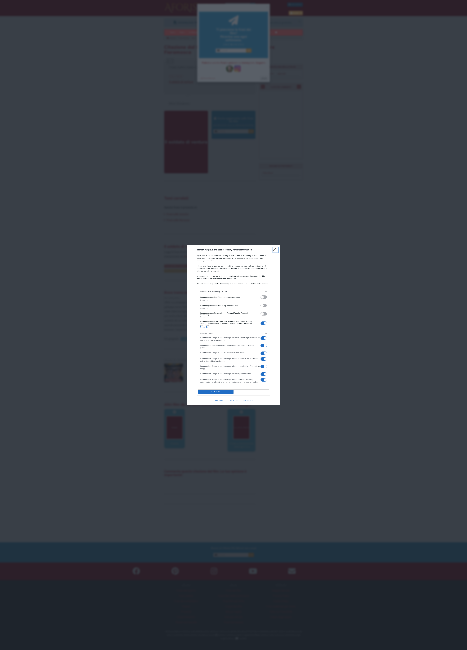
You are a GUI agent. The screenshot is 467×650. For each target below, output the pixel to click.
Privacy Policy (247, 400)
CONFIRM (215, 391)
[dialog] (233, 325)
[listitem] (233, 291)
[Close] (275, 250)
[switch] (263, 297)
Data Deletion (220, 400)
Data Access (233, 400)
